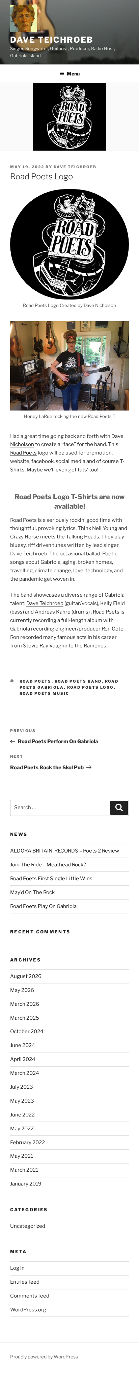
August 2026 (25, 976)
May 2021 (21, 1156)
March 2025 (24, 1018)
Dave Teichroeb (51, 40)
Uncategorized (27, 1226)
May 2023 (22, 1101)
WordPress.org (28, 1310)
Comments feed (29, 1296)
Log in (17, 1268)
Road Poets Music (45, 693)
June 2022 (22, 1115)
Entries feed (24, 1282)
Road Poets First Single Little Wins (51, 879)
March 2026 (24, 1004)
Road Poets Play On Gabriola (43, 906)
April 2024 (22, 1059)
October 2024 (27, 1031)
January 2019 (25, 1184)
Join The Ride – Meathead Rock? (48, 865)
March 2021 (24, 1170)
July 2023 (21, 1087)
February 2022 (27, 1142)
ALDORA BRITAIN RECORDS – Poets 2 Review (64, 851)
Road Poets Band (78, 681)
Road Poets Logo (90, 687)
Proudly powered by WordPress (44, 1356)
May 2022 (22, 1129)
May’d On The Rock (32, 892)
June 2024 (22, 1045)
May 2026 (22, 990)
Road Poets (23, 453)
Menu (73, 73)
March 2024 (24, 1073)
